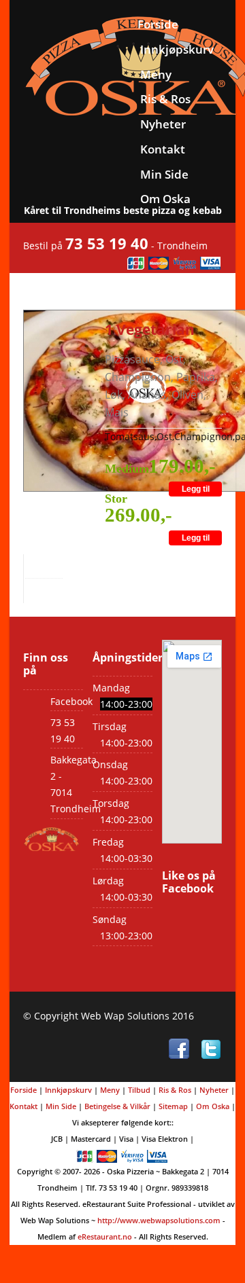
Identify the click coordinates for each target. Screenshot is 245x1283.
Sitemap (173, 1106)
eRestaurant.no (105, 1236)
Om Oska (165, 198)
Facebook (71, 701)
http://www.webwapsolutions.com (158, 1220)
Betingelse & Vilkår (117, 1106)
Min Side (164, 174)
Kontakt (162, 149)
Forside (157, 24)
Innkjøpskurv (177, 49)
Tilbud (139, 1090)
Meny (156, 74)
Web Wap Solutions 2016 (137, 1015)
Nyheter (163, 124)
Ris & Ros (165, 99)
